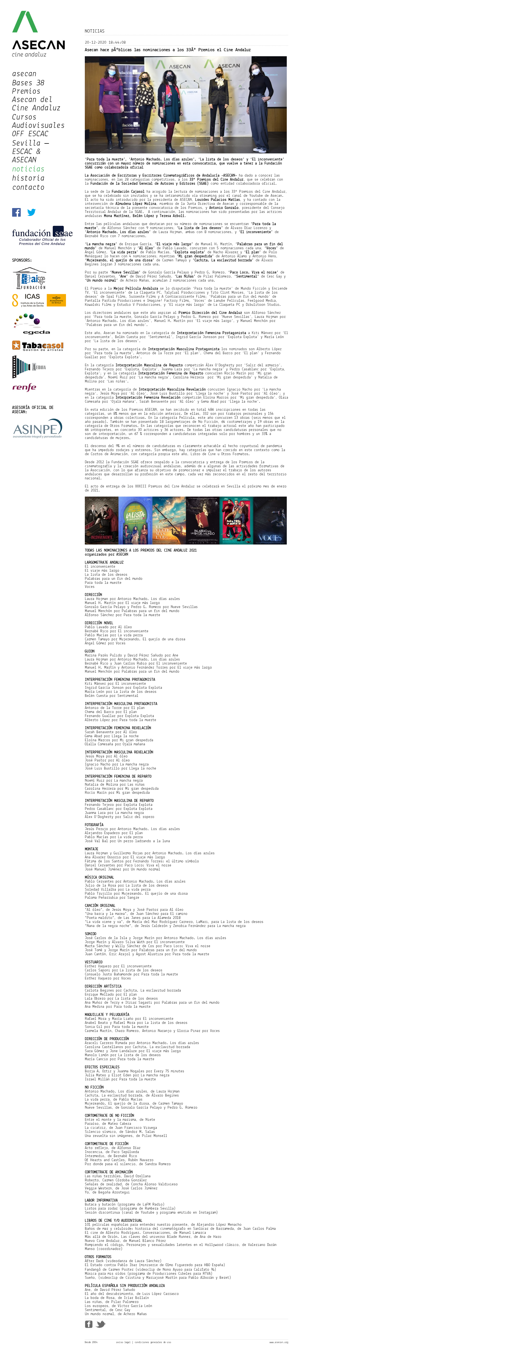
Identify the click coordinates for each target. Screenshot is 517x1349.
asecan (24, 74)
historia (28, 178)
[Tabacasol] (37, 350)
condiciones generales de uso (153, 1342)
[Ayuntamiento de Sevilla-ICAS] (39, 306)
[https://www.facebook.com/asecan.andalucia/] (16, 215)
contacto (28, 188)
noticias (28, 169)
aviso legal (123, 1342)
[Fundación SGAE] (42, 244)
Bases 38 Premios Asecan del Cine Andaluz (36, 96)
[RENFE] (24, 391)
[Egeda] (32, 335)
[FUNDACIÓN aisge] (29, 289)
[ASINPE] (37, 438)
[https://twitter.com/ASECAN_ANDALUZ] (31, 215)
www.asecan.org (279, 1342)
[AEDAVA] (29, 377)
